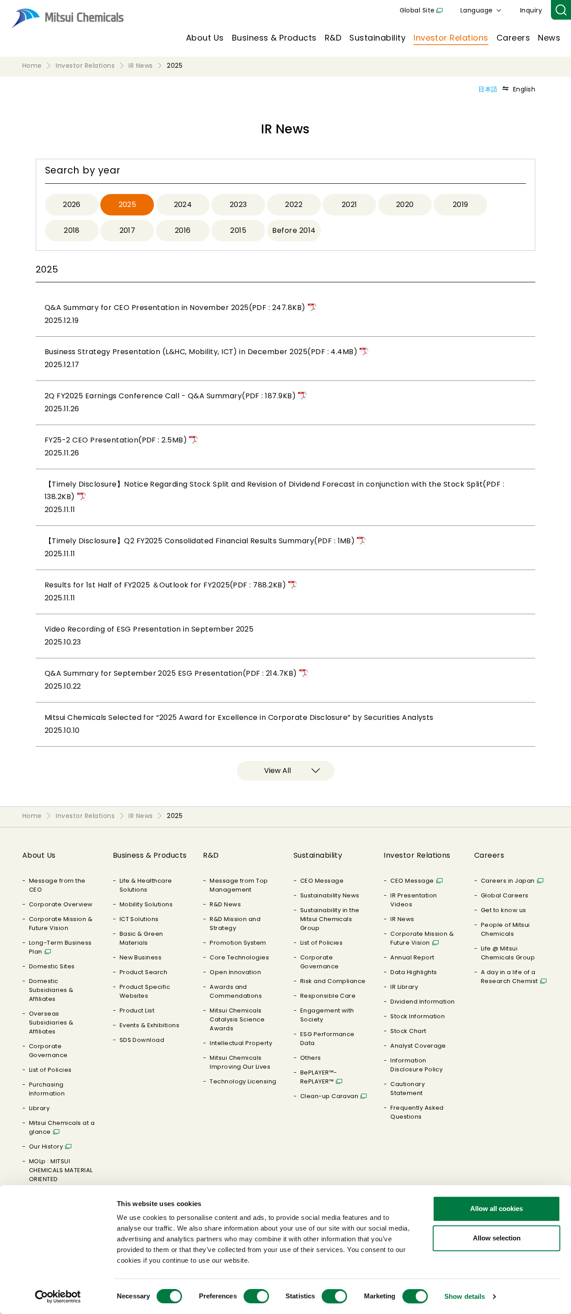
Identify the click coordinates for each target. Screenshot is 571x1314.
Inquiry (531, 10)
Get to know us (503, 910)
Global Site (417, 10)
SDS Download (142, 1040)
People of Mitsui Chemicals (505, 929)
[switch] (256, 1296)
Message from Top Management (239, 885)
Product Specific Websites (145, 991)
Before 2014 (293, 230)
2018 (72, 230)
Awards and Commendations (236, 991)
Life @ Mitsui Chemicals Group (508, 953)
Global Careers (505, 895)
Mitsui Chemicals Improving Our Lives (240, 1062)
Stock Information (417, 1016)
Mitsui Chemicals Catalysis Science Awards (237, 1019)
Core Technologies (239, 957)
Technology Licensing (243, 1081)
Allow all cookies (496, 1208)
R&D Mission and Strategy (235, 923)
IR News (402, 919)
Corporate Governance (48, 1050)
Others (310, 1058)
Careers (513, 37)
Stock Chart (408, 1031)
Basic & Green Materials (141, 938)
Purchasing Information (47, 1089)
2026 (72, 204)
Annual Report (412, 957)
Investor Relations (451, 37)
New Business (141, 957)
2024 (183, 204)
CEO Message (321, 880)
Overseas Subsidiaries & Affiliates (51, 1022)
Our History (46, 1146)
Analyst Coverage (418, 1045)
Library (39, 1108)
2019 (460, 204)
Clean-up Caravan (329, 1096)
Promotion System (238, 942)
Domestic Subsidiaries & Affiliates (51, 990)
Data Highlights (413, 972)
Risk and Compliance (333, 981)
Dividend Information (422, 1001)
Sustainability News (330, 895)
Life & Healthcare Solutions (146, 885)
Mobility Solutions (146, 904)
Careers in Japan (508, 880)
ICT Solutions (139, 919)
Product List (137, 1010)
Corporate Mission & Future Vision (60, 923)
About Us (205, 37)
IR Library (404, 987)
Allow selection (497, 1238)
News (549, 37)
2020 (405, 204)
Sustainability (377, 37)
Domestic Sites (52, 966)
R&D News (225, 904)
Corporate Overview (61, 904)
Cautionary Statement (407, 1088)
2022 (293, 204)
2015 (238, 230)
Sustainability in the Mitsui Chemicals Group (330, 919)
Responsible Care (328, 996)
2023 (238, 204)
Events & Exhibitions (150, 1025)
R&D (333, 37)
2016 (183, 230)
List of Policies (50, 1070)
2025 (128, 204)
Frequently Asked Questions (417, 1112)
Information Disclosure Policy (416, 1065)
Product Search (144, 972)
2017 (128, 230)
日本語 (487, 89)
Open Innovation (235, 972)
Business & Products (274, 37)
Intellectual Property (241, 1043)
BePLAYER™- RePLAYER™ (318, 1077)
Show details (464, 1296)
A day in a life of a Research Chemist (509, 976)
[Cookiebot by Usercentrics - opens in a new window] (58, 1296)
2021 (349, 204)
